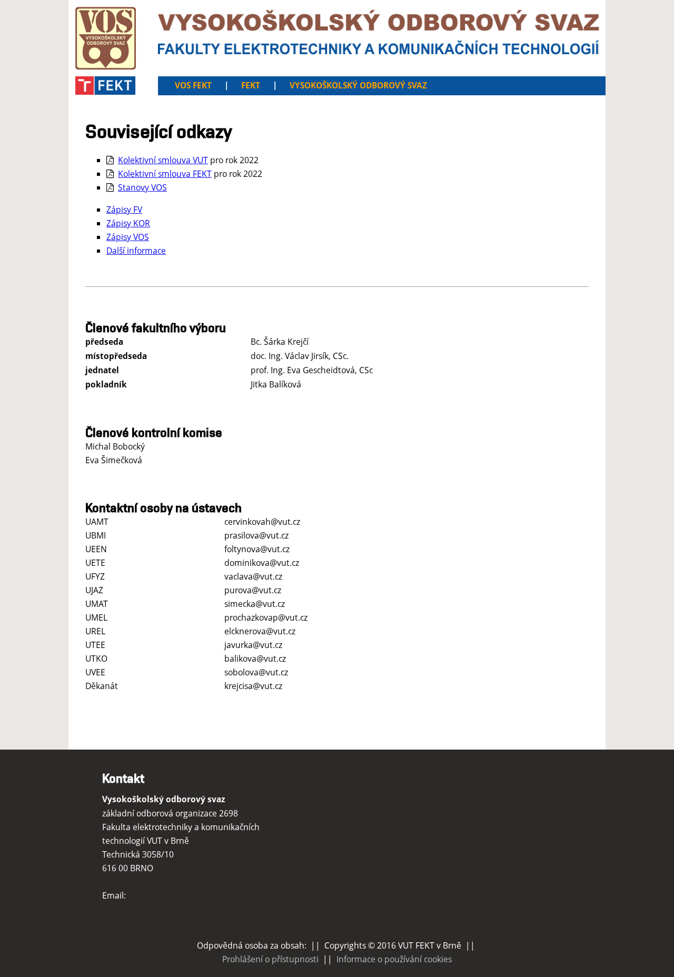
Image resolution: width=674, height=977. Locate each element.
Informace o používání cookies (394, 959)
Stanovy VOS (142, 187)
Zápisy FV (124, 209)
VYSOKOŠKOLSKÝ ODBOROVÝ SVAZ (358, 85)
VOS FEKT (193, 85)
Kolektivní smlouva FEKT (165, 174)
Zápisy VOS (127, 237)
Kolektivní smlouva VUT (163, 160)
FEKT (250, 85)
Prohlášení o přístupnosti (270, 959)
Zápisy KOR (128, 223)
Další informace (136, 250)
